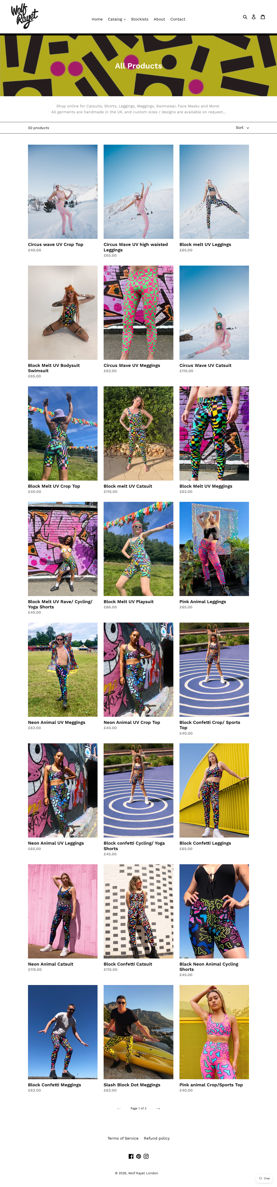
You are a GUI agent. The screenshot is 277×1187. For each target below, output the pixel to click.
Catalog (115, 19)
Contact (177, 19)
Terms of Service (122, 1138)
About (159, 19)
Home (97, 19)
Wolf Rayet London (143, 1173)
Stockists (139, 19)
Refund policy (157, 1138)
